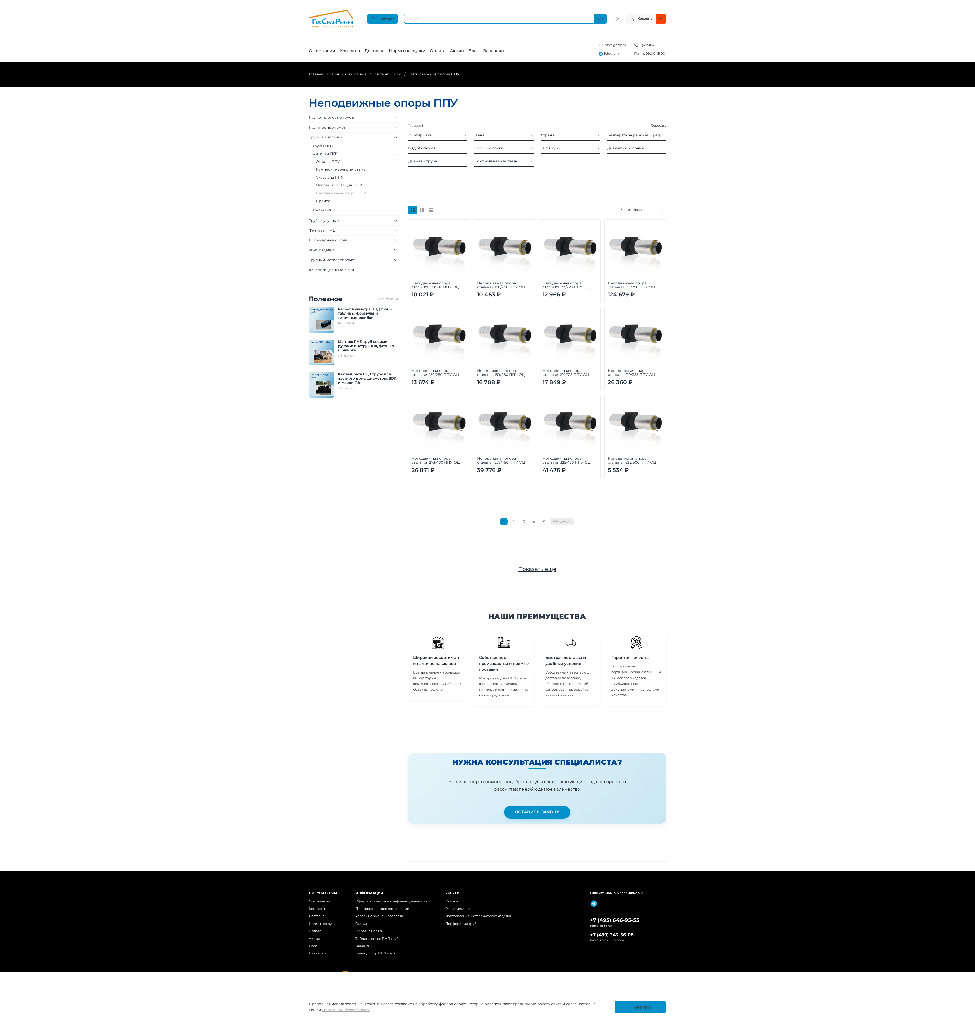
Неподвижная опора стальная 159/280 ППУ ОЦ (501, 372)
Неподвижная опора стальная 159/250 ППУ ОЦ (435, 372)
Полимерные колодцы (330, 240)
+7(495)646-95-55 (652, 45)
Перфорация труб (461, 924)
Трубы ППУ (323, 146)
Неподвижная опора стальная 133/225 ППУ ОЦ (566, 285)
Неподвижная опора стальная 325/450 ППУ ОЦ (567, 460)
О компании (322, 50)
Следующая (562, 521)
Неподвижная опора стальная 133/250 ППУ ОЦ (631, 285)
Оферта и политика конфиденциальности (391, 901)
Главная (316, 74)
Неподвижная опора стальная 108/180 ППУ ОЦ (435, 285)
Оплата (437, 50)
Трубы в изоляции (349, 74)
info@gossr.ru (615, 45)
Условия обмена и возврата (379, 916)
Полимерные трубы (327, 127)
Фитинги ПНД (322, 230)
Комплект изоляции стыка (340, 169)
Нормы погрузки (407, 50)
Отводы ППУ (328, 161)
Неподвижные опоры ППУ (341, 193)
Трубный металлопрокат (332, 260)
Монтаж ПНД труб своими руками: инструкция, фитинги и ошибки (367, 346)
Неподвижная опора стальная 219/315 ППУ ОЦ (566, 372)
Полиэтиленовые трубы (331, 117)
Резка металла (457, 909)
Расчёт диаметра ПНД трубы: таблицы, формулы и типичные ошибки (365, 313)
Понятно (640, 1007)
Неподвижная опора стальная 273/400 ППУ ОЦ (436, 460)
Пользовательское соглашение (382, 909)
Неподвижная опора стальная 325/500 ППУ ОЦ (632, 460)
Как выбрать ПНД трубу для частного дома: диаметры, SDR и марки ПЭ (367, 378)
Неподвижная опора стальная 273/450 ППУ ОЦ (501, 460)
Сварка (451, 901)
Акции (457, 50)
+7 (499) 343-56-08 (612, 935)
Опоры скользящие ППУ (339, 185)
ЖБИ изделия (322, 250)
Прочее (323, 201)
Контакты (350, 50)
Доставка (374, 50)
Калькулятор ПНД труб (375, 953)
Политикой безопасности (346, 1010)
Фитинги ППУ (388, 74)
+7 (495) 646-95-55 (614, 920)
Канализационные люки (331, 270)
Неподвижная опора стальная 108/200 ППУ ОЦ (501, 285)
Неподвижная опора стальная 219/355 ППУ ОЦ (631, 372)
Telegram (611, 53)
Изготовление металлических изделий (478, 916)
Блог (473, 50)
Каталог (386, 19)
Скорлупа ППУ (330, 177)
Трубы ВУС (322, 210)
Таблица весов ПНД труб (377, 939)
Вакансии (493, 50)
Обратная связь (369, 931)
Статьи (361, 924)
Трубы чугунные (324, 220)
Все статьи (388, 298)
